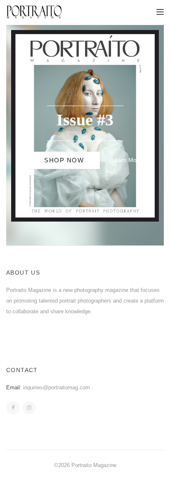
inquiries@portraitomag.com (56, 387)
